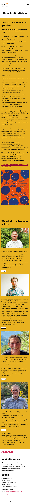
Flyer (2, 43)
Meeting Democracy (11, 501)
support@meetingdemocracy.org (13, 491)
